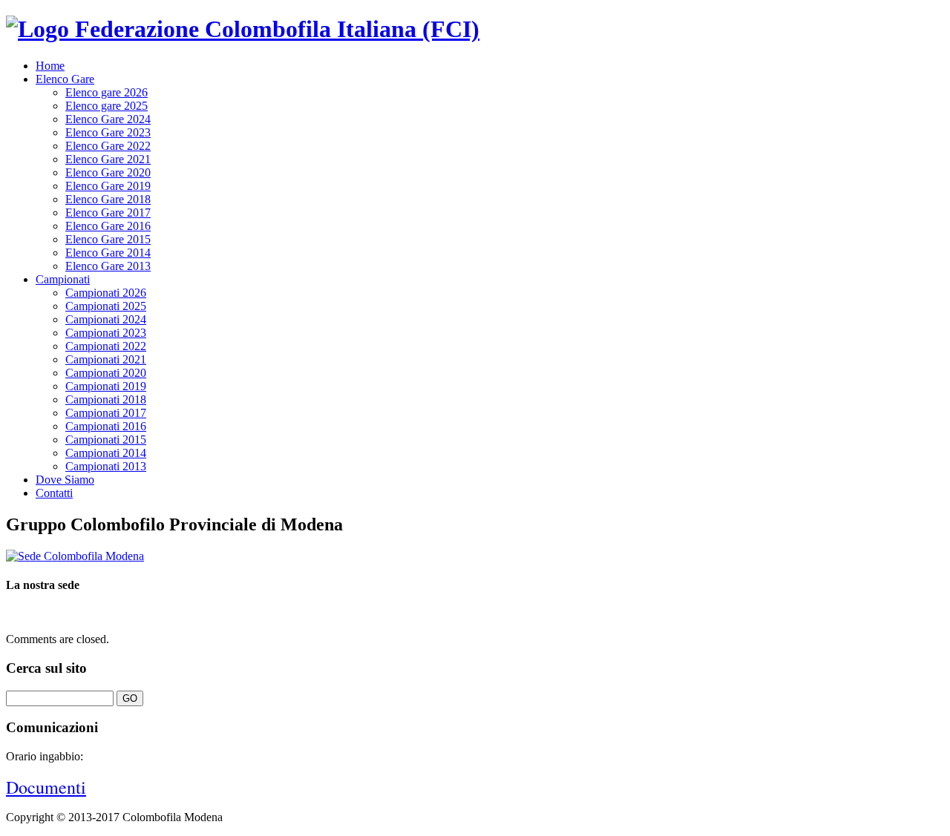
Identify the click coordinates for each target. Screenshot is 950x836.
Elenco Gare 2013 (108, 266)
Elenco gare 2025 (106, 105)
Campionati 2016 (105, 426)
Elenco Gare (65, 79)
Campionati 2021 (105, 359)
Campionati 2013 (105, 466)
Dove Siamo (65, 479)
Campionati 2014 (105, 453)
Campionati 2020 (105, 372)
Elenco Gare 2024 (108, 119)
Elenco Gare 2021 (108, 159)
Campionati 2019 (105, 386)
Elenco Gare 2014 (108, 252)
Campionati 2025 (105, 306)
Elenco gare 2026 (106, 92)
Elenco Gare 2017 (108, 212)
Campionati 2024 (105, 319)
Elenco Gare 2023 (108, 132)
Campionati (63, 279)
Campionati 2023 (105, 332)
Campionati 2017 (105, 413)
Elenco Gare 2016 (108, 226)
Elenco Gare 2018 (108, 199)
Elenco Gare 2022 (108, 145)
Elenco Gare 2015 (108, 239)
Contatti (54, 493)
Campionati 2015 (105, 439)
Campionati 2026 (105, 292)
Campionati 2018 (105, 399)
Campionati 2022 (105, 346)
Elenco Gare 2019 (108, 186)
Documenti (46, 787)
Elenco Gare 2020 (108, 172)
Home (50, 65)
